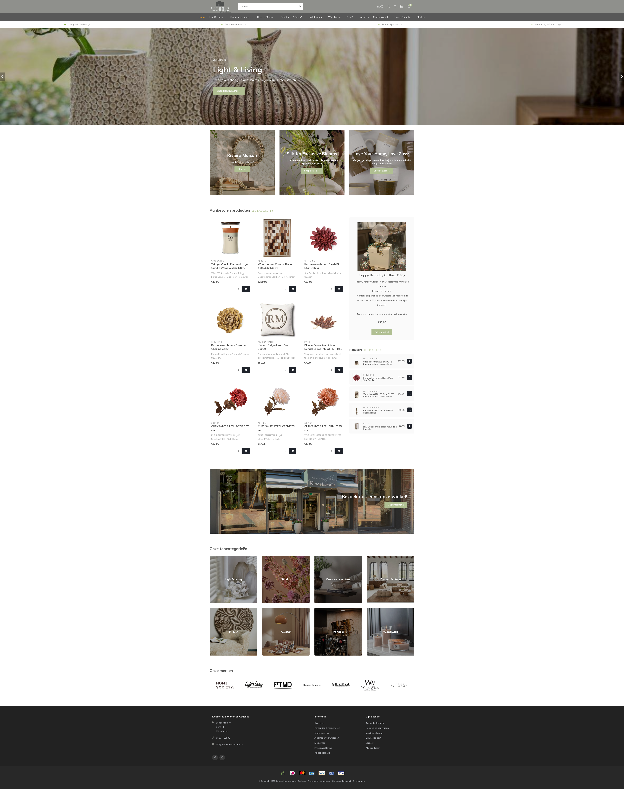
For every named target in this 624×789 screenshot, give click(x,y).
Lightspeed (325, 781)
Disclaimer (319, 743)
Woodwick (334, 17)
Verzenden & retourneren (327, 728)
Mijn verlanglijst (373, 737)
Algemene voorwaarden (326, 737)
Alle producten (373, 748)
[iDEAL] (292, 773)
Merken (421, 17)
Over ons (319, 723)
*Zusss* (297, 17)
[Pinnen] (331, 773)
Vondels (364, 17)
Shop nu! (221, 90)
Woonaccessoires (240, 17)
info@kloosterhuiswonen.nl (229, 744)
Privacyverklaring (323, 748)
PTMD (350, 17)
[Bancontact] (312, 773)
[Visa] (341, 773)
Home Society (402, 17)
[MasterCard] (302, 773)
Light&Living (216, 17)
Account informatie (375, 723)
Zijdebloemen (316, 17)
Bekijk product (382, 332)
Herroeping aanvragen (377, 728)
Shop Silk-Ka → (312, 170)
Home (202, 17)
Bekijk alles (372, 350)
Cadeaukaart (380, 17)
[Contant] (283, 773)
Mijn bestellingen (374, 733)
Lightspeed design (341, 781)
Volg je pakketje (322, 752)
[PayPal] (322, 773)
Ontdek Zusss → (382, 170)
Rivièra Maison (265, 17)
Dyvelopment (359, 781)
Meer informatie (396, 504)
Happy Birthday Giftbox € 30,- (382, 275)
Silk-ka (285, 17)
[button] (2, 76)
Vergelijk (370, 743)
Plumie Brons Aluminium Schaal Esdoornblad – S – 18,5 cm (323, 348)
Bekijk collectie (262, 211)
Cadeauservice (322, 733)
